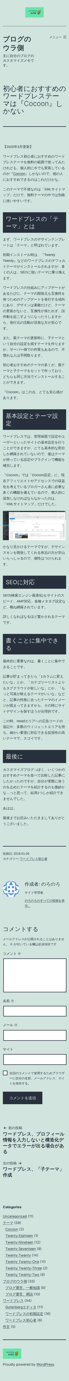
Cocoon (19, 174)
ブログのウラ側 (15, 1281)
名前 (8, 1001)
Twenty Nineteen (19, 1242)
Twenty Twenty (18, 1255)
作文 (6, 1327)
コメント (12, 954)
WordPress (45, 1364)
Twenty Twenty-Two (22, 1275)
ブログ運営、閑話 (19, 1294)
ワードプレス (13, 1301)
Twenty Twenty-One (22, 1262)
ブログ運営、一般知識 (22, 1288)
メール (10, 1025)
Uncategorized (15, 1216)
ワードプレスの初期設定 (24, 1314)
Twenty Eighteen (19, 1236)
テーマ (8, 1223)
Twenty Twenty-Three (23, 1268)
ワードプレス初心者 (33, 858)
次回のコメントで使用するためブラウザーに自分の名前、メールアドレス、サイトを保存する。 (37, 1078)
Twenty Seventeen (20, 1249)
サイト (8, 1049)
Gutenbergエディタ (20, 1307)
